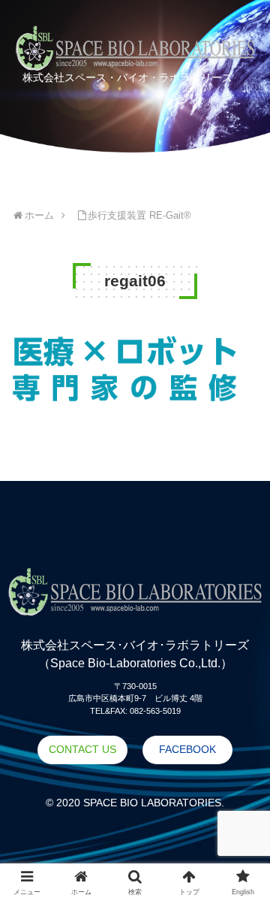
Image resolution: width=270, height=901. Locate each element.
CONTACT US (82, 749)
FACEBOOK (187, 749)
